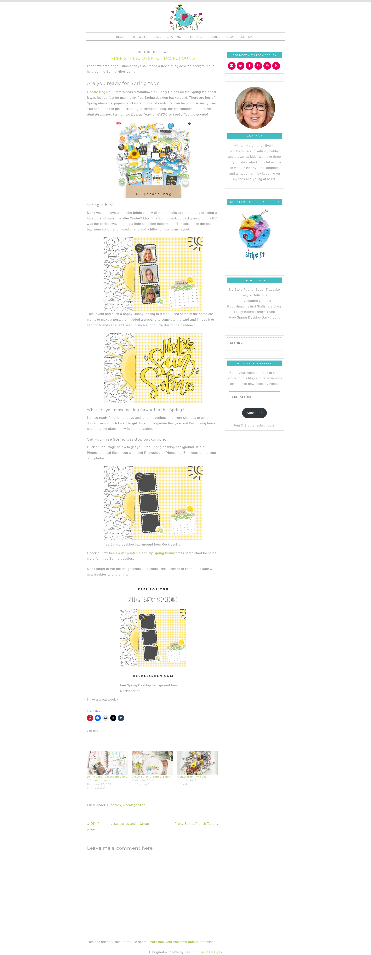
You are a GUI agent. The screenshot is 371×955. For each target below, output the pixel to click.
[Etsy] (276, 66)
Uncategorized (134, 805)
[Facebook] (249, 66)
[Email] (232, 66)
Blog (120, 36)
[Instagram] (267, 66)
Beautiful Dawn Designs (203, 952)
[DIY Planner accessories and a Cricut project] (107, 763)
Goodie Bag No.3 (100, 92)
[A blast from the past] (197, 763)
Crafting (174, 36)
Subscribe (254, 413)
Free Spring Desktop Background (254, 317)
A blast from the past (191, 776)
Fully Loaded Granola (254, 300)
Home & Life (138, 36)
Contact (248, 36)
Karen (164, 52)
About (231, 36)
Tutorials (194, 36)
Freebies (214, 36)
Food (157, 36)
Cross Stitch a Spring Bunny (151, 776)
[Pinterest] (258, 66)
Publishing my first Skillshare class (254, 306)
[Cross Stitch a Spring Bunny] (152, 763)
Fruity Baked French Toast (197, 823)
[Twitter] (240, 66)
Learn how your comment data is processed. (182, 942)
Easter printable (128, 553)
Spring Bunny (164, 553)
